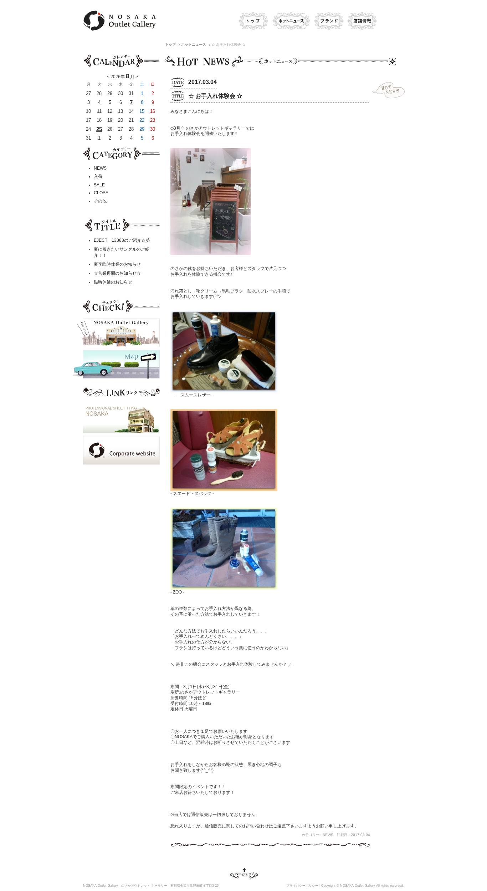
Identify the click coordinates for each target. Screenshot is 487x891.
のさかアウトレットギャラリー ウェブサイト (118, 20)
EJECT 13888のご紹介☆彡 (122, 240)
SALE (99, 184)
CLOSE (101, 192)
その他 (100, 201)
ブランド (328, 21)
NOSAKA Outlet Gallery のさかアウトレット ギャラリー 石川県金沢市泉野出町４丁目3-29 (151, 885)
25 (99, 129)
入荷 (98, 176)
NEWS (100, 168)
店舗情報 (362, 21)
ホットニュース (290, 21)
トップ (252, 21)
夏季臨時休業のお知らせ (117, 264)
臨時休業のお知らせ (113, 282)
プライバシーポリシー (302, 885)
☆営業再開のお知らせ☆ (117, 273)
